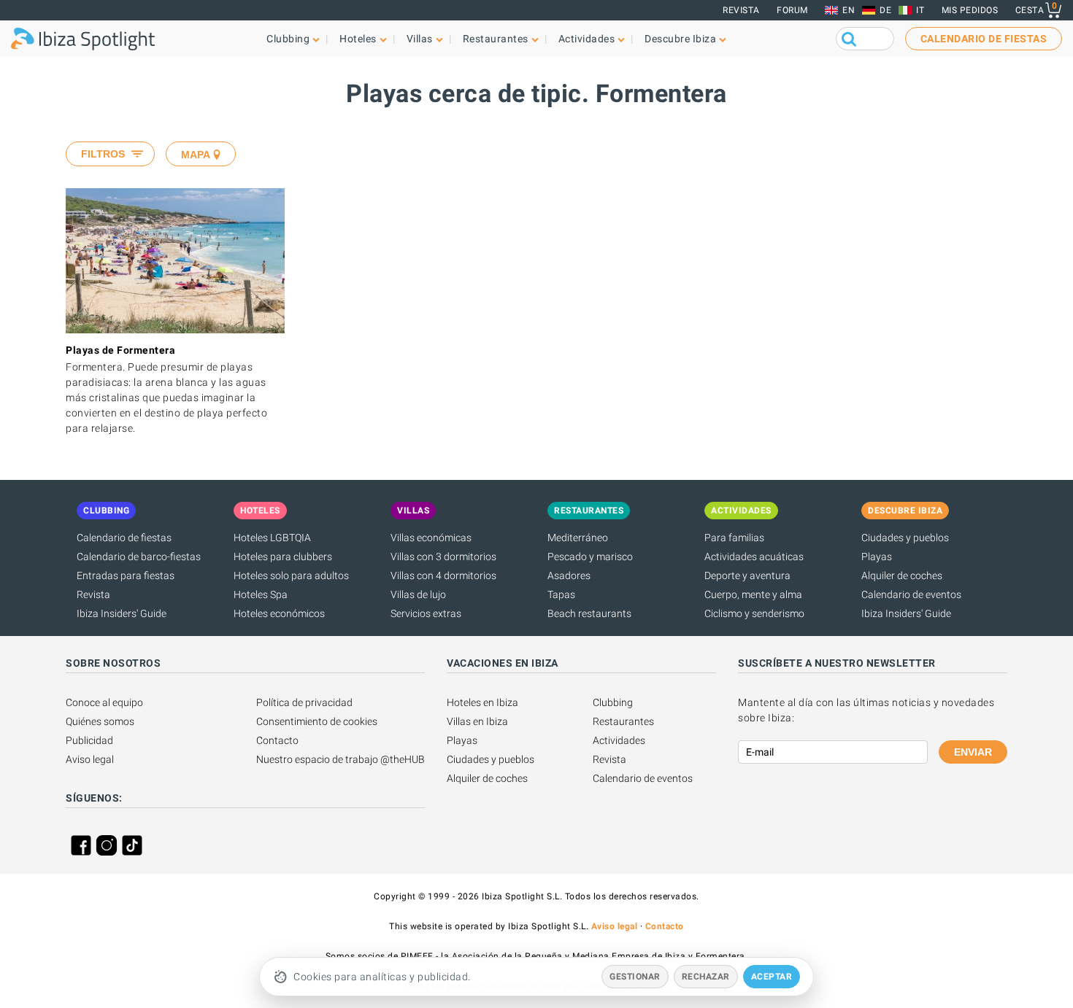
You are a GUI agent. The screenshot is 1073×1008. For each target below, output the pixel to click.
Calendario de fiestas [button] (983, 38)
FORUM (792, 10)
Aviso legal (90, 759)
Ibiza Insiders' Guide (121, 613)
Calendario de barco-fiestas (139, 556)
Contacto (277, 740)
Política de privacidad (304, 702)
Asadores (569, 575)
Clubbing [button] (287, 38)
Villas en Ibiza (477, 721)
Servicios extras (426, 613)
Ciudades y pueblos (905, 537)
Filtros (103, 154)
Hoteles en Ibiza (482, 702)
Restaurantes (623, 721)
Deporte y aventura (747, 575)
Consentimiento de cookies (316, 721)
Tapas (561, 594)
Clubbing (613, 702)
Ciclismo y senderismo (754, 613)
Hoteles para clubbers (283, 556)
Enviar (973, 752)
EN (848, 10)
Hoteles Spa (261, 594)
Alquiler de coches (901, 575)
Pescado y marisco (590, 556)
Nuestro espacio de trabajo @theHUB (340, 759)
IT (920, 10)
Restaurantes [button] (495, 38)
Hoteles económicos (279, 613)
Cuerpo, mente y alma (753, 594)
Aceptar (772, 977)
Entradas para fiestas (125, 575)
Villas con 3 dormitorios (443, 556)
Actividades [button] (586, 38)
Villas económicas (431, 537)
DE (885, 10)
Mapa (195, 154)
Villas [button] (420, 38)
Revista (741, 10)
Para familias (734, 537)
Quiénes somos (100, 721)
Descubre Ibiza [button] (680, 38)
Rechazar (706, 977)
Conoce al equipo (104, 702)
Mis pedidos (970, 10)
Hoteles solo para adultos (291, 575)
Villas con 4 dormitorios (443, 575)
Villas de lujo (418, 594)
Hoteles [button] (358, 38)
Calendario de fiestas (124, 537)
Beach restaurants (589, 613)
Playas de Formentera (120, 350)
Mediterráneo (577, 537)
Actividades (619, 740)
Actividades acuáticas (754, 556)
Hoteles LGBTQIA (272, 537)
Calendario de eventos (911, 594)
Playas (876, 556)
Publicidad (89, 740)
